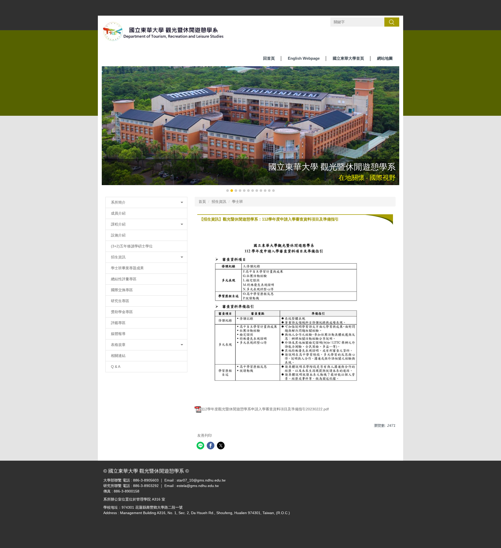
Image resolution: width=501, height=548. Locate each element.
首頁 (202, 201)
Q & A (115, 366)
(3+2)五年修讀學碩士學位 (132, 246)
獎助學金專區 (122, 312)
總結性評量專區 (123, 279)
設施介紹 (118, 235)
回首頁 (269, 58)
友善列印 (204, 435)
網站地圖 (385, 58)
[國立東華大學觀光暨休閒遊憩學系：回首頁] (164, 33)
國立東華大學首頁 (348, 58)
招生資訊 (219, 201)
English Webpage (304, 58)
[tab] (227, 190)
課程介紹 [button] (118, 224)
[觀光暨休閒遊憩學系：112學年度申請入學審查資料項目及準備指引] (284, 312)
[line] (201, 446)
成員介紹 (118, 213)
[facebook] (211, 446)
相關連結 (118, 356)
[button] (108, 129)
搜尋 (391, 22)
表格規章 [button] (118, 345)
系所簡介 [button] (118, 202)
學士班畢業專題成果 (127, 268)
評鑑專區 (118, 323)
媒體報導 (118, 334)
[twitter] (221, 446)
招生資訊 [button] (118, 257)
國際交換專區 (122, 290)
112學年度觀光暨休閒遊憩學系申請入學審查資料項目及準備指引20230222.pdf (265, 409)
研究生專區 (120, 301)
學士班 (237, 201)
